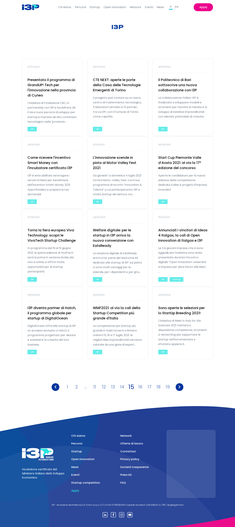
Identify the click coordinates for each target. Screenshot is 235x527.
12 (104, 387)
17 (149, 387)
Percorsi (80, 7)
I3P (32, 129)
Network (135, 7)
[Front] (33, 7)
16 (140, 387)
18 (159, 387)
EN (176, 7)
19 (168, 387)
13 (113, 387)
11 (94, 387)
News (160, 7)
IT (171, 7)
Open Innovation (115, 7)
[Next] (179, 387)
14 (122, 387)
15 (131, 387)
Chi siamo (64, 7)
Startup (95, 7)
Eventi (149, 7)
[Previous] (55, 387)
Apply (203, 7)
